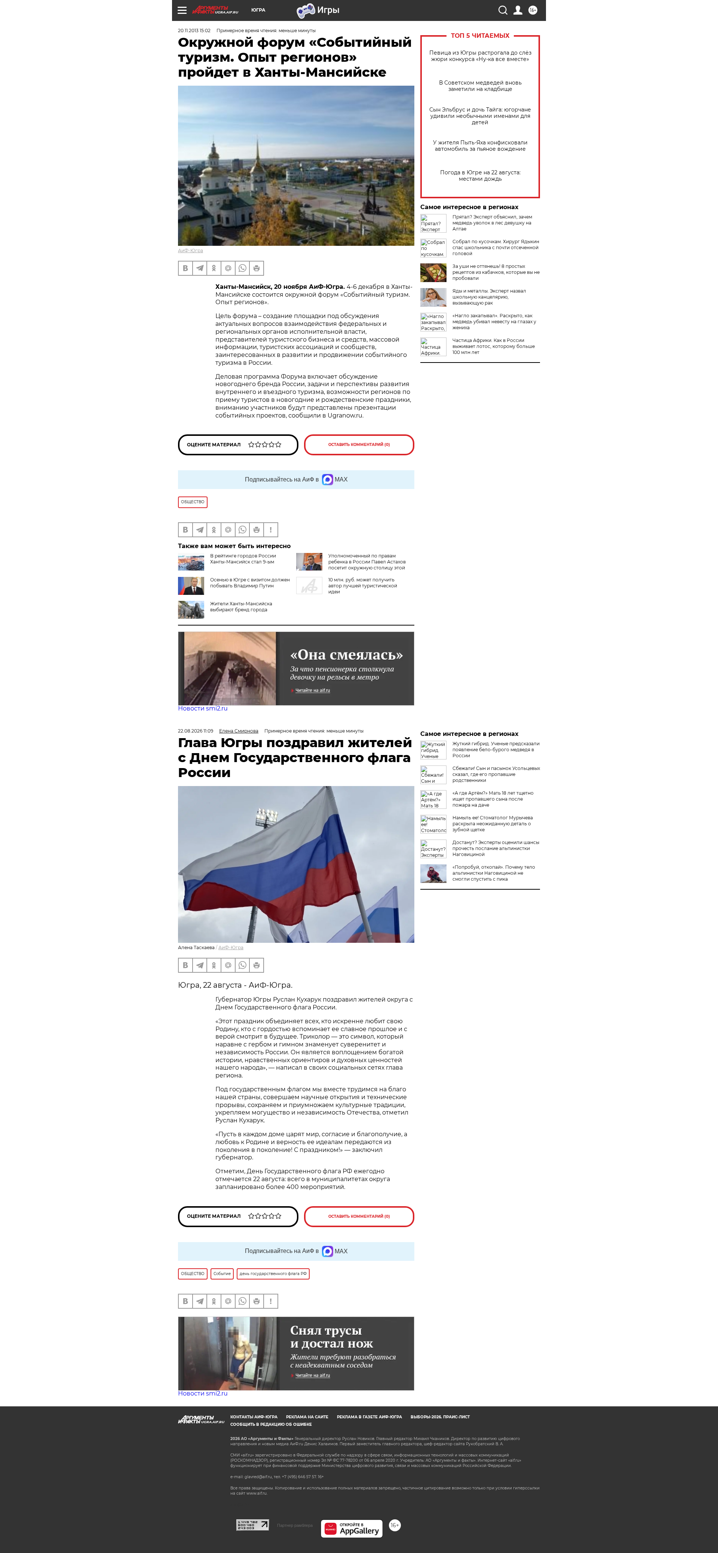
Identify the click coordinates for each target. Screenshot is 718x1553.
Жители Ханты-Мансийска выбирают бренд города (241, 606)
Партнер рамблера (295, 1525)
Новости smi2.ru (203, 708)
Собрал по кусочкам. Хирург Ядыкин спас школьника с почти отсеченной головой (495, 247)
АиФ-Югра (190, 250)
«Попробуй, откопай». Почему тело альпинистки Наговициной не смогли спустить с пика (493, 873)
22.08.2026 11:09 (195, 731)
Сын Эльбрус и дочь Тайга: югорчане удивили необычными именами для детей (480, 116)
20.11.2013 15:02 (194, 30)
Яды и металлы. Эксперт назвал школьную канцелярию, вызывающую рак (489, 297)
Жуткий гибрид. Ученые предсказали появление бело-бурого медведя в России (496, 749)
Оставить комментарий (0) (359, 444)
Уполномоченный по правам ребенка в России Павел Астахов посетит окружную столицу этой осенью (351, 565)
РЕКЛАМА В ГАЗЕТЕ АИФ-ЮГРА (369, 1417)
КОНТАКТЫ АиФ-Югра (253, 1417)
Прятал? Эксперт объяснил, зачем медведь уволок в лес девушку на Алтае (492, 223)
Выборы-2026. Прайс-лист (440, 1417)
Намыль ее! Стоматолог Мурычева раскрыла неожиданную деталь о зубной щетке (492, 823)
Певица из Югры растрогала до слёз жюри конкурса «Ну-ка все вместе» (480, 56)
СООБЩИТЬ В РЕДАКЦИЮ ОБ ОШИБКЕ (271, 1424)
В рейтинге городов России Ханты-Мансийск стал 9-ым (243, 559)
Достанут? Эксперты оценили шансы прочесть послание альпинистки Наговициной (495, 848)
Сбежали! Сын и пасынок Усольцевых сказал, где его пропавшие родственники (496, 774)
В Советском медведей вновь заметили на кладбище (480, 86)
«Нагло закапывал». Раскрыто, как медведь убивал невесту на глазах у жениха (494, 321)
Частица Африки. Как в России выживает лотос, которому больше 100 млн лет (493, 346)
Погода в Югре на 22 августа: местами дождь (480, 175)
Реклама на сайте (307, 1417)
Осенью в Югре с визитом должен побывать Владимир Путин (250, 583)
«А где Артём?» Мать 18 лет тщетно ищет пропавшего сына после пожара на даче (493, 799)
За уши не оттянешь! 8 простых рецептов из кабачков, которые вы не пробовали (496, 272)
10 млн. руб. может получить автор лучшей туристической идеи (362, 585)
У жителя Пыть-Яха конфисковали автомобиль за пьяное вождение (480, 146)
